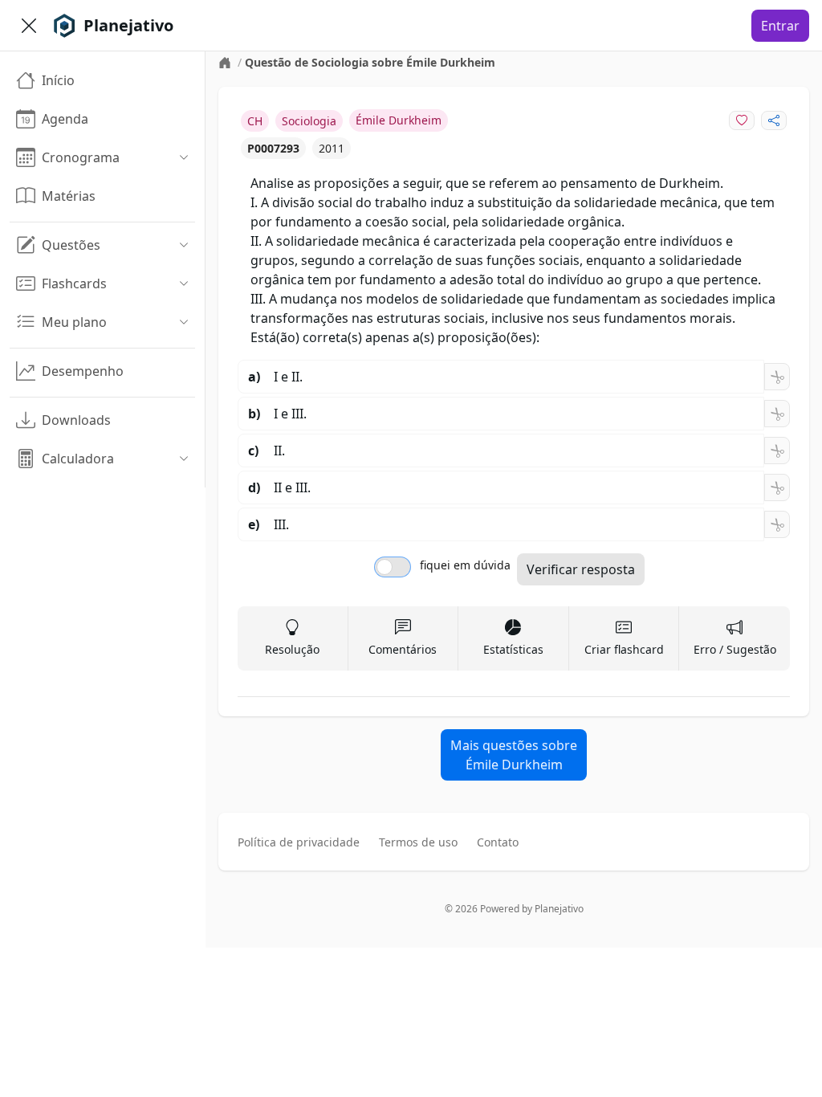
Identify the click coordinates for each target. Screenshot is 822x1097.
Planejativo (559, 909)
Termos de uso (418, 842)
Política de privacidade (299, 842)
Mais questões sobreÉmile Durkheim (513, 754)
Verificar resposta (581, 569)
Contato (498, 842)
